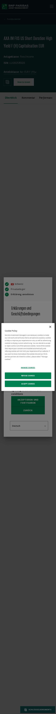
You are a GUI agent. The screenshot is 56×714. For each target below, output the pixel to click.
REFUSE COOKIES (28, 375)
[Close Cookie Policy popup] (50, 326)
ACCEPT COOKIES (28, 384)
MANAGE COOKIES (28, 367)
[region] (28, 357)
